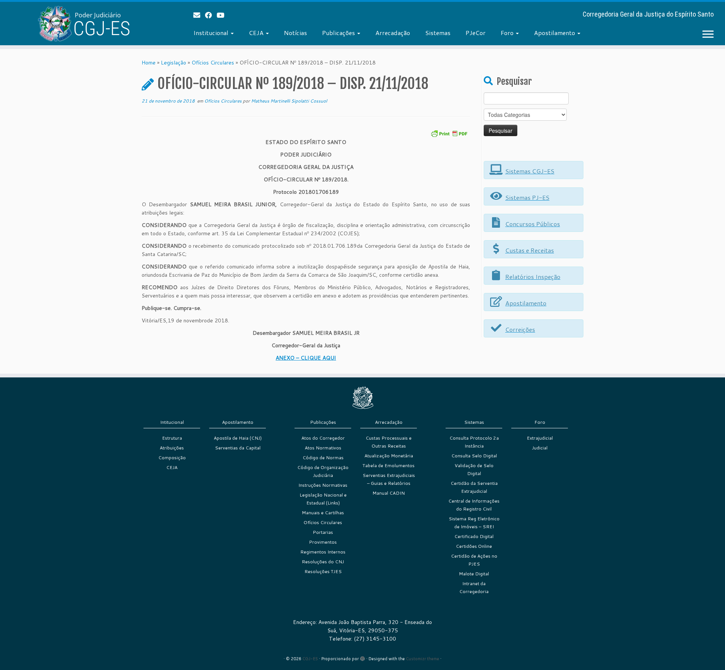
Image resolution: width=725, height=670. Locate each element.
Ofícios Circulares (212, 62)
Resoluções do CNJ (323, 561)
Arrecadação (392, 32)
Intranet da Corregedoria (474, 587)
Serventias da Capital (238, 448)
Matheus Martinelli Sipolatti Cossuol (289, 101)
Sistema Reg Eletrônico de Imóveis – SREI (474, 522)
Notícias (295, 32)
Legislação (173, 62)
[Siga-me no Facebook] (211, 15)
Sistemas (437, 32)
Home (149, 62)
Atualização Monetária (388, 455)
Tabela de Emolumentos (388, 465)
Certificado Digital (474, 536)
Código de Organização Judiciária (323, 471)
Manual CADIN (388, 493)
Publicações (339, 32)
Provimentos (323, 542)
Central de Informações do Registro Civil (474, 505)
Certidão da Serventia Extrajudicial (474, 487)
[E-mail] (199, 15)
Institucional (211, 32)
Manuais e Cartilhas (323, 512)
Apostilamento (555, 32)
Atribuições (172, 448)
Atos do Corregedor (323, 438)
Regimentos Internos (323, 552)
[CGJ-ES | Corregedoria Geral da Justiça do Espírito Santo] (83, 23)
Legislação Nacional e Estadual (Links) (323, 499)
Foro (508, 32)
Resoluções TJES (323, 571)
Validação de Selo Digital (474, 469)
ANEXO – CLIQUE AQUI (306, 358)
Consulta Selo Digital (474, 455)
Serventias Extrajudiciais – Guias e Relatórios (388, 479)
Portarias (323, 532)
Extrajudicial (540, 438)
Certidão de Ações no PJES (474, 560)
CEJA (257, 32)
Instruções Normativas (322, 485)
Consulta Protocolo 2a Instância (474, 442)
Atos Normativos (323, 448)
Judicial (540, 448)
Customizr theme (422, 659)
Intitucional (172, 422)
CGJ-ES (310, 659)
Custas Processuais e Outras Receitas (389, 442)
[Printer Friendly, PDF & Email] (449, 133)
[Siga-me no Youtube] (223, 15)
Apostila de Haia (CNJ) (238, 438)
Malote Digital (474, 573)
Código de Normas (323, 457)
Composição (172, 457)
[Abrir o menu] (708, 34)
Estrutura (172, 438)
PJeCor (476, 32)
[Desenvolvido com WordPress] (362, 657)
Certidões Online (474, 546)
